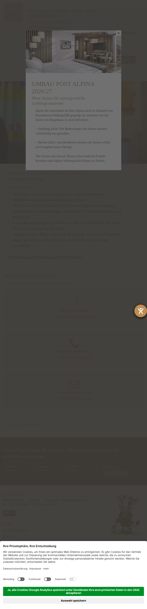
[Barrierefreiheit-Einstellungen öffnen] (140, 311)
